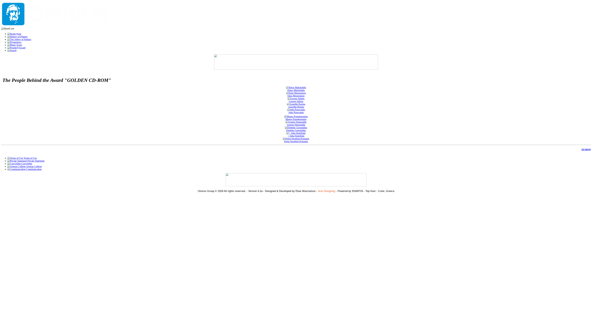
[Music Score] (14, 45)
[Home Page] (14, 34)
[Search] (11, 50)
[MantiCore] (55, 26)
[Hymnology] (14, 42)
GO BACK (586, 149)
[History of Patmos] (17, 36)
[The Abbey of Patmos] (19, 39)
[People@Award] (16, 47)
